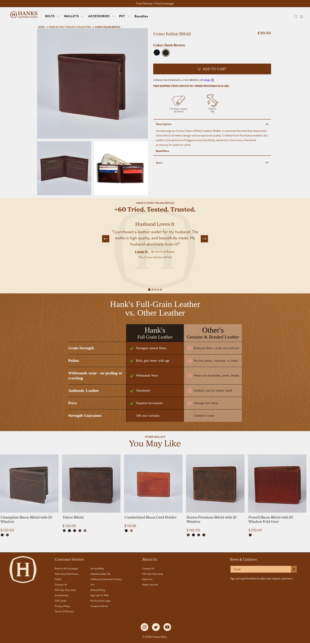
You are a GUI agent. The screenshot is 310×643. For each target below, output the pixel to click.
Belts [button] (50, 16)
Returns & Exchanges (66, 568)
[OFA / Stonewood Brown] (2, 535)
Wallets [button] (71, 16)
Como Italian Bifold (107, 27)
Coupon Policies (99, 606)
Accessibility (97, 568)
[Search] (295, 16)
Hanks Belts (159, 637)
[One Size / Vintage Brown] (80, 531)
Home (41, 27)
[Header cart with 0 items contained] (300, 16)
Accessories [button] (99, 16)
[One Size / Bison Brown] (250, 535)
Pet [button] (122, 16)
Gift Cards (60, 600)
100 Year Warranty (65, 590)
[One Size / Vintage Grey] (85, 531)
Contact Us (61, 584)
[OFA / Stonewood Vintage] (7, 535)
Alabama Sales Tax (100, 573)
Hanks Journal (150, 584)
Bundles (141, 16)
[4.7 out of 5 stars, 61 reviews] (212, 40)
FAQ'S (58, 579)
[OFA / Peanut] (131, 531)
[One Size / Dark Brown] (75, 531)
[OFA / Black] (126, 531)
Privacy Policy (62, 606)
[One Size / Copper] (64, 531)
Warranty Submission (66, 573)
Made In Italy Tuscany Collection (70, 27)
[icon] (178, 104)
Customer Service (69, 559)
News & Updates (243, 559)
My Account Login (100, 600)
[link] (29, 493)
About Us (149, 559)
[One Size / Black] (69, 531)
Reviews (155, 548)
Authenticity (61, 595)
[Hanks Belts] (23, 14)
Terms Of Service (64, 611)
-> (294, 569)
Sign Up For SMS (99, 595)
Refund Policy (97, 590)
